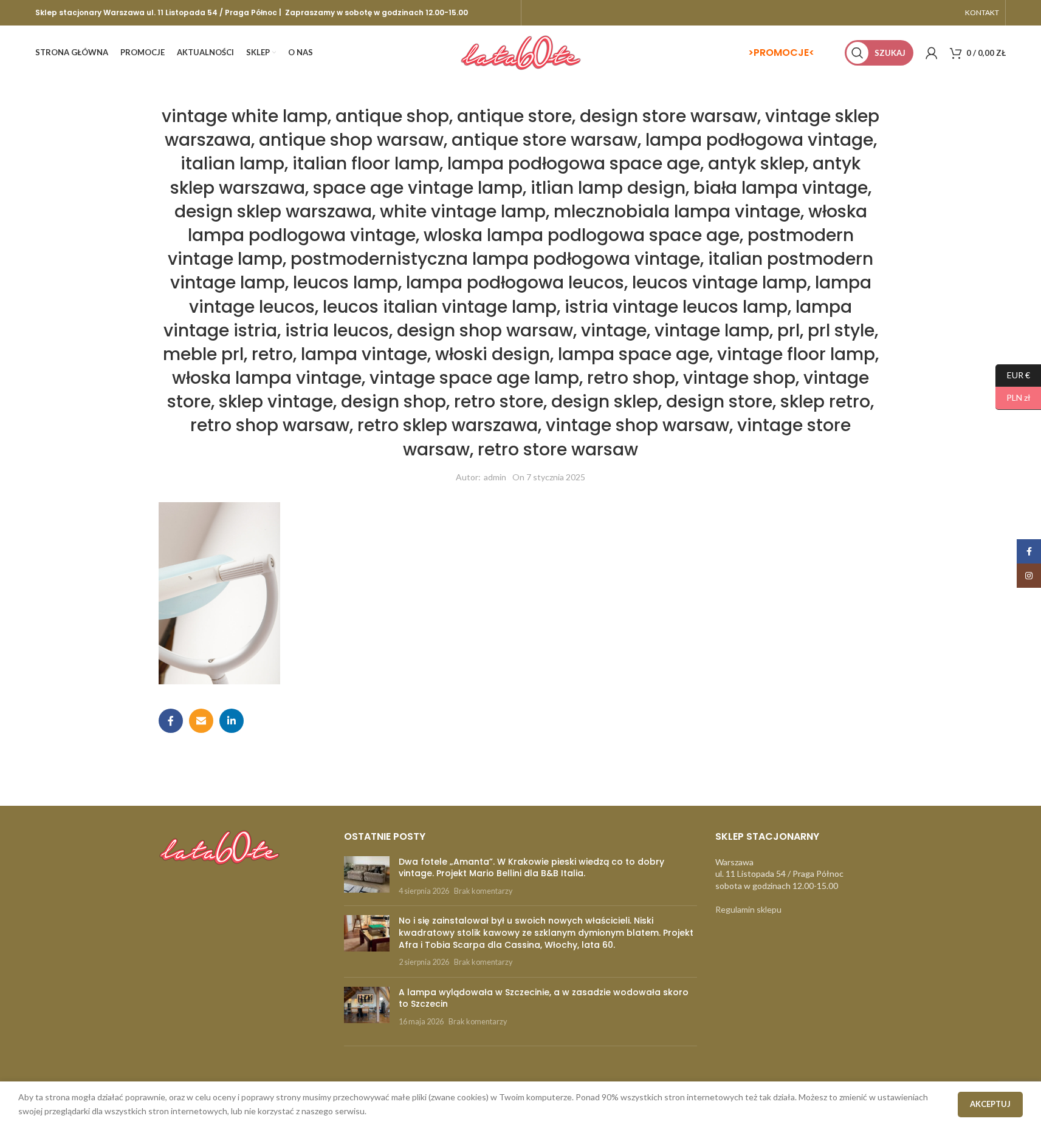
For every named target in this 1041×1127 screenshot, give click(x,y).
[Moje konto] (931, 53)
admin (495, 477)
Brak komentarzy (483, 891)
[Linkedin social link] (231, 721)
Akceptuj (990, 1104)
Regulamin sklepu (748, 909)
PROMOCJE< (784, 53)
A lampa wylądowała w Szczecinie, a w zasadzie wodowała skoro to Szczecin (544, 998)
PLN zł (1013, 397)
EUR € (1012, 374)
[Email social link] (201, 721)
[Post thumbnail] (367, 876)
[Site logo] (521, 52)
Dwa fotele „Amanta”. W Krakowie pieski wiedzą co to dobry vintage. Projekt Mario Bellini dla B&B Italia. (531, 868)
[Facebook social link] (171, 721)
